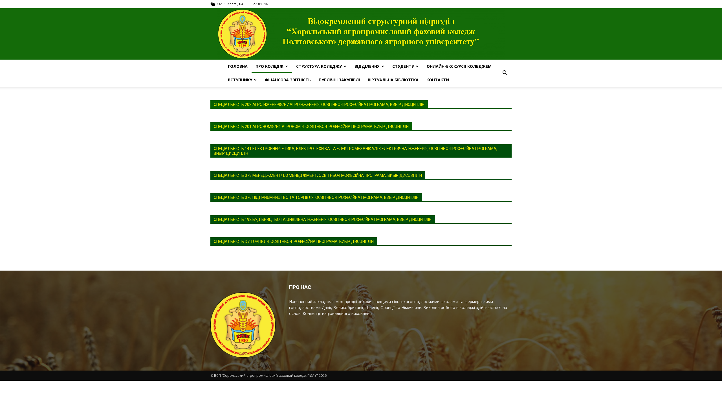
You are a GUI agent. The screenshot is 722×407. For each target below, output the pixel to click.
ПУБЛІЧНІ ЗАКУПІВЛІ (339, 79)
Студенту (403, 66)
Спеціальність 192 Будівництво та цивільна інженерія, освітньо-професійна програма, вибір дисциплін (323, 219)
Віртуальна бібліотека (393, 79)
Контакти (437, 79)
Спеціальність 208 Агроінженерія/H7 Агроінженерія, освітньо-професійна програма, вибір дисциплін (319, 104)
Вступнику (240, 79)
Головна (238, 66)
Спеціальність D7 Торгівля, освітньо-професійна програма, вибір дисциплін (294, 241)
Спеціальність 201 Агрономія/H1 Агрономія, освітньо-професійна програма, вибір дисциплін (311, 126)
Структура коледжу (319, 66)
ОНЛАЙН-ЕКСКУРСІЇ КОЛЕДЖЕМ (459, 66)
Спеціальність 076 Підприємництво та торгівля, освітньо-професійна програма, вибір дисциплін (316, 197)
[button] (505, 73)
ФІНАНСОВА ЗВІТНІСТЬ (288, 79)
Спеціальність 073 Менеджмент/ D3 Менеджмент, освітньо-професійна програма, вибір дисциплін (318, 175)
